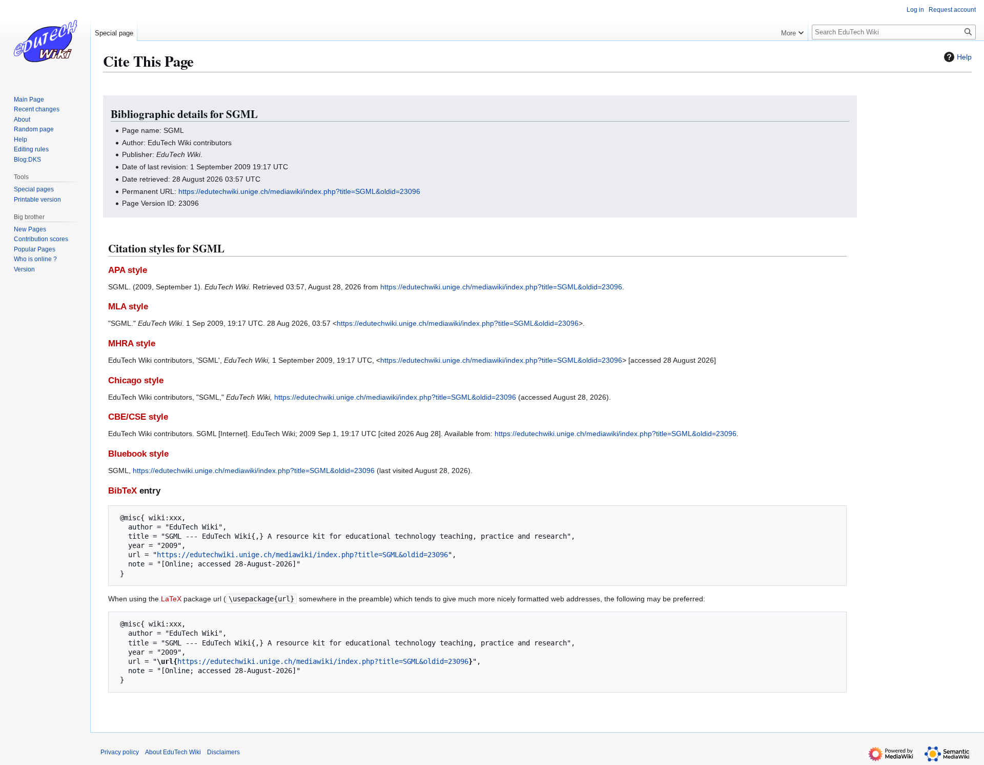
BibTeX (122, 491)
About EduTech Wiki (173, 752)
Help (964, 57)
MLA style (128, 306)
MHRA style (131, 343)
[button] (792, 31)
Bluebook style (138, 454)
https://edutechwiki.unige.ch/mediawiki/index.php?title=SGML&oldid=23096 (299, 191)
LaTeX (171, 599)
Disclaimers (223, 752)
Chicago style (135, 380)
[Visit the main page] (45, 41)
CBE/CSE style (138, 417)
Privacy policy (119, 752)
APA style (127, 270)
